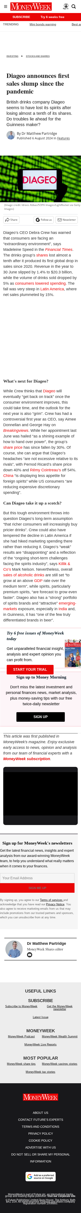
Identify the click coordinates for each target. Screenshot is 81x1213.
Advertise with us (40, 1147)
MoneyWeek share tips (21, 1063)
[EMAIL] (30, 955)
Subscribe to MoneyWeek (21, 1006)
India (63, 609)
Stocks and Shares (38, 56)
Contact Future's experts (40, 1119)
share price (12, 447)
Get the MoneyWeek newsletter (60, 1008)
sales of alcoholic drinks (23, 575)
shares (42, 255)
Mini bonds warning (43, 24)
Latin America (51, 289)
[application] (40, 793)
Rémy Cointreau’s (45, 470)
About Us (40, 1112)
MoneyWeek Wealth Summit (60, 1036)
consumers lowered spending (40, 283)
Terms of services (51, 900)
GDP (38, 581)
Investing (12, 56)
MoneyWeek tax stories (40, 1071)
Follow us (46, 220)
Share (13, 220)
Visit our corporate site (61, 1196)
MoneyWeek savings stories (59, 1063)
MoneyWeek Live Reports (40, 1044)
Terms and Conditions (40, 1126)
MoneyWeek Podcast (21, 1036)
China (8, 475)
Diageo (49, 391)
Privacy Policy (40, 1133)
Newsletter (69, 220)
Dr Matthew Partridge (39, 133)
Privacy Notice (55, 904)
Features (63, 138)
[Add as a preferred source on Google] (40, 1176)
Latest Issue (40, 1017)
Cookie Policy (40, 1140)
